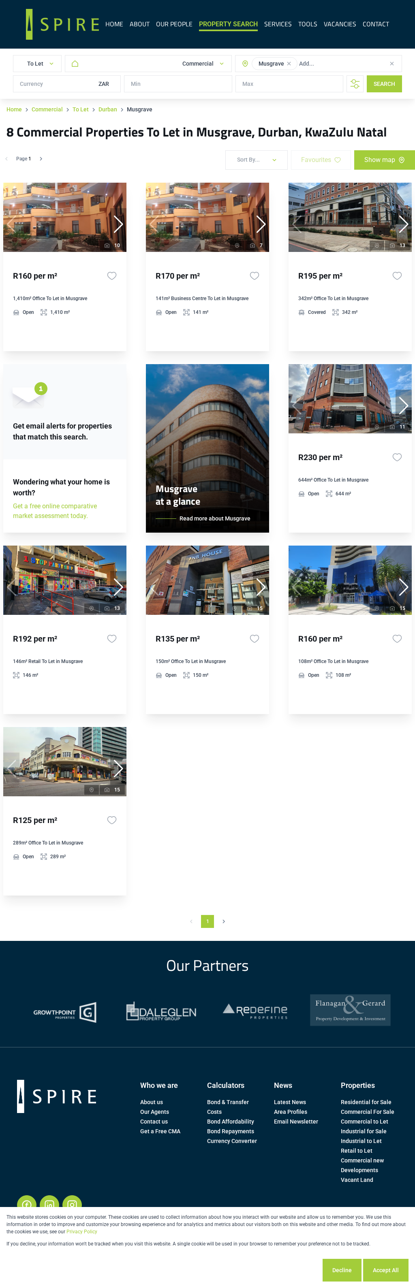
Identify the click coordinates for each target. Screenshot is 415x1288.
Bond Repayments (230, 1131)
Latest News (290, 1102)
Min (136, 84)
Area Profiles (290, 1112)
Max (247, 84)
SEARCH (384, 84)
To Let (81, 109)
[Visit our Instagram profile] (72, 1205)
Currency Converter (232, 1141)
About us (151, 1102)
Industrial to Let (361, 1141)
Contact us (154, 1121)
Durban (107, 109)
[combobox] (331, 63)
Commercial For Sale (367, 1112)
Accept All (386, 1270)
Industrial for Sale (364, 1131)
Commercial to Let (364, 1121)
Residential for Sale (366, 1102)
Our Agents (154, 1112)
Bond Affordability (230, 1121)
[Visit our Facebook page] (26, 1205)
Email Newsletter (296, 1121)
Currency (31, 84)
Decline (342, 1270)
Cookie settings (291, 1270)
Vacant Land (357, 1180)
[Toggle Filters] (355, 83)
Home (14, 109)
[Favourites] (112, 276)
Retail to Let (356, 1150)
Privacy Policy (81, 1232)
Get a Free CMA (160, 1131)
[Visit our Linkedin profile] (49, 1205)
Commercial (47, 109)
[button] (289, 63)
